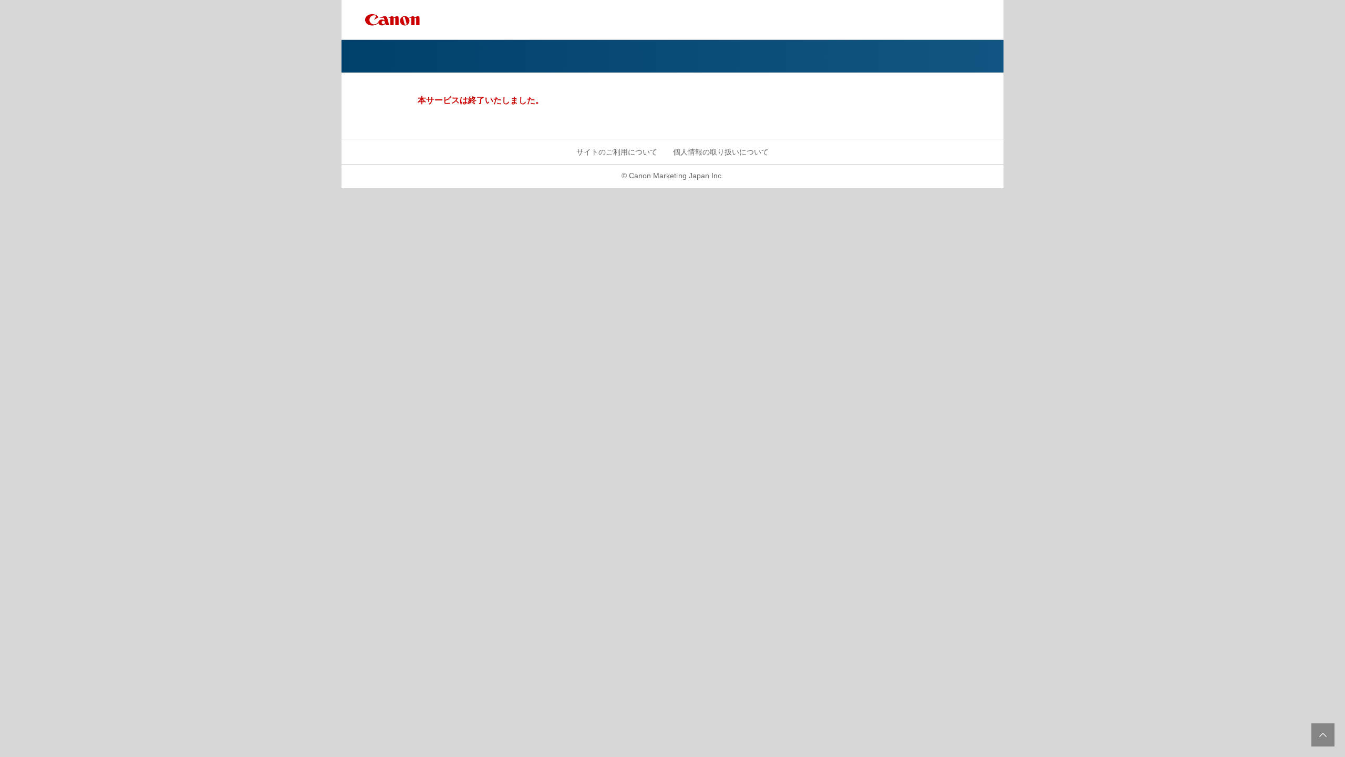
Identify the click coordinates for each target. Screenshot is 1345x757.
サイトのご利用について (616, 152)
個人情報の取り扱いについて (721, 152)
